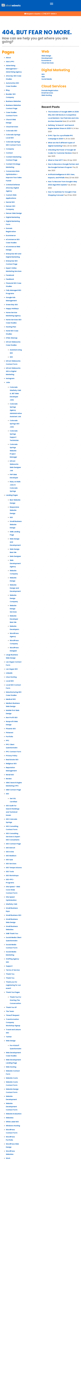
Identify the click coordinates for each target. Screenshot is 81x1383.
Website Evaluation (13, 1114)
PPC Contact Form (13, 752)
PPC (7, 740)
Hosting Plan (11, 327)
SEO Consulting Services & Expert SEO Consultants (13, 836)
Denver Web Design (14, 213)
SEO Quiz (9, 860)
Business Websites (13, 101)
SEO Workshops (12, 875)
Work (8, 1158)
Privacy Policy (11, 755)
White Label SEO (12, 1122)
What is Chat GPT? (55, 160)
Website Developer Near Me (14, 619)
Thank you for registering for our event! (13, 985)
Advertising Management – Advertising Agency (14, 68)
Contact (9, 153)
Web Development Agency (15, 563)
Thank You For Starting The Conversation (15, 1000)
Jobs (8, 382)
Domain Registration (49, 90)
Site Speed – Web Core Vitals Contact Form (13, 890)
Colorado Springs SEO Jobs (14, 423)
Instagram (10, 378)
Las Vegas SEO (12, 669)
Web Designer (15, 556)
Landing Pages (12, 495)
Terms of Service (13, 970)
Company (10, 149)
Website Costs (12, 1078)
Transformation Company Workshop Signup (13, 1022)
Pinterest (9, 732)
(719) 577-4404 (48, 14)
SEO (11, 357)
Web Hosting (11, 1067)
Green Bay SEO (12, 304)
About (8, 57)
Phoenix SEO (11, 728)
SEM (43, 77)
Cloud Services (12, 127)
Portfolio (9, 736)
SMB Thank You (12, 933)
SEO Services (11, 863)
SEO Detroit (10, 848)
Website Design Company (14, 598)
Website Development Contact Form (11, 1106)
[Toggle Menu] (51, 4)
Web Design (11, 1041)
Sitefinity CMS (11, 904)
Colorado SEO (11, 131)
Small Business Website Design (16, 524)
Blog (7, 90)
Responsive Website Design (14, 510)
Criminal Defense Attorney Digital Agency (13, 188)
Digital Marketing (13, 217)
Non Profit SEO (11, 717)
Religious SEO (11, 763)
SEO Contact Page (13, 844)
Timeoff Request (12, 1015)
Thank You (10, 974)
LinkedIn (9, 673)
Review (9, 779)
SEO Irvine (10, 852)
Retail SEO (10, 775)
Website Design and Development (15, 588)
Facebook (10, 275)
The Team (10, 1011)
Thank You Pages (13, 992)
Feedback (10, 279)
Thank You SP (11, 1007)
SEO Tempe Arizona (14, 867)
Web (45, 51)
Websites (9, 1118)
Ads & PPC (10, 61)
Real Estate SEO (12, 759)
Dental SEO (10, 202)
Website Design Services (13, 608)
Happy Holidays (12, 308)
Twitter (9, 1037)
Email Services (47, 93)
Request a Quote (33, 14)
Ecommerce (11, 235)
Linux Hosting (11, 677)
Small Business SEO (13, 915)
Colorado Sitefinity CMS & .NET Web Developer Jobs (15, 393)
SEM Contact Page (13, 790)
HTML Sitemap (11, 338)
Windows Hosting (13, 1126)
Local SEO (10, 681)
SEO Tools (10, 871)
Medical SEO (11, 699)
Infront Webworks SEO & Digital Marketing (13, 371)
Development (47, 58)
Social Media (46, 79)
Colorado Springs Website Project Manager (14, 450)
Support (9, 966)
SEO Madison (11, 856)
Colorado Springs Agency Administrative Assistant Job (16, 410)
